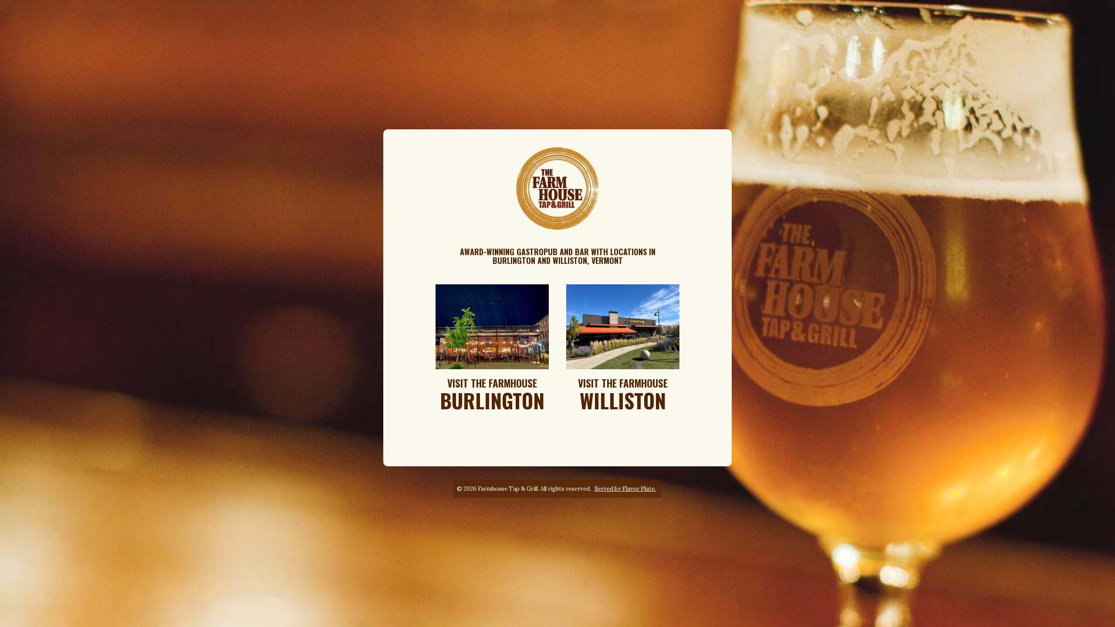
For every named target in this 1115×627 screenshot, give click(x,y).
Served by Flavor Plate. (625, 488)
